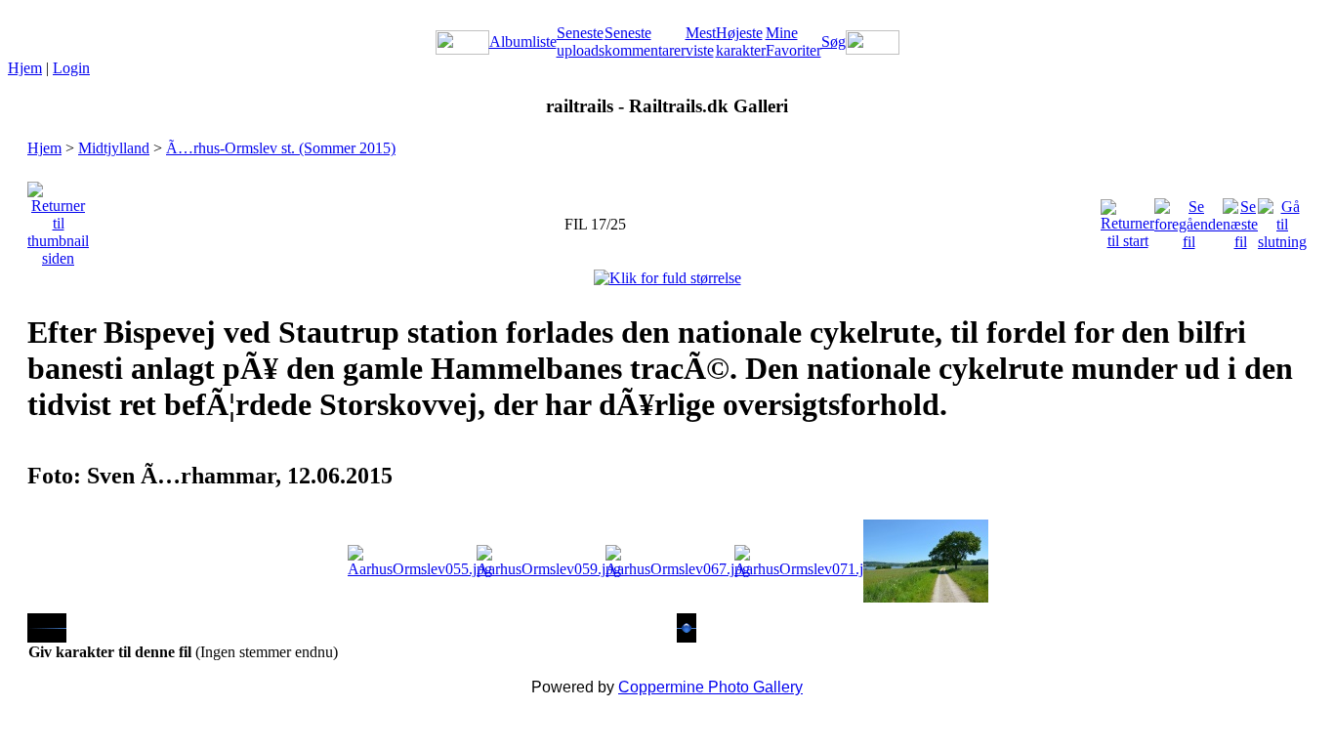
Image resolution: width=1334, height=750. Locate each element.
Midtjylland (113, 148)
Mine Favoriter (793, 41)
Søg (833, 41)
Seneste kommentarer (645, 41)
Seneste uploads (580, 41)
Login (71, 68)
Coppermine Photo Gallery (710, 687)
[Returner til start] (1127, 219)
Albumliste (523, 41)
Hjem (25, 68)
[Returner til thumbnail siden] (58, 219)
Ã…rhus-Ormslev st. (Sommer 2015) (281, 148)
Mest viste (701, 41)
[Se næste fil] (1240, 219)
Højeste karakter (741, 41)
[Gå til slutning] (1282, 219)
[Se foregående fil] (1188, 219)
